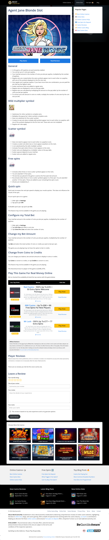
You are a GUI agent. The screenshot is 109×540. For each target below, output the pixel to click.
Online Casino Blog (83, 28)
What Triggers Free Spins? (50, 477)
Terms (88, 511)
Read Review (62, 297)
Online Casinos (67, 2)
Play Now (62, 292)
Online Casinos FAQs (83, 19)
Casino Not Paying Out (80, 474)
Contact (99, 511)
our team (83, 517)
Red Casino (29, 287)
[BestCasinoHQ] (14, 2)
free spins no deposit (51, 519)
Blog (98, 2)
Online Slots (79, 2)
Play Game (23, 61)
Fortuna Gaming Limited (49, 537)
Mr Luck (27, 321)
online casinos (32, 519)
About (93, 511)
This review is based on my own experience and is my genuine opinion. (34, 411)
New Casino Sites (82, 30)
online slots (18, 517)
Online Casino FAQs (16, 480)
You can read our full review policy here (29, 350)
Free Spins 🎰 (90, 2)
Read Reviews (55, 61)
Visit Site (39, 301)
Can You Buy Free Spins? (49, 480)
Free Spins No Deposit (84, 22)
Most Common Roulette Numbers (84, 477)
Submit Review (14, 416)
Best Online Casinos (83, 14)
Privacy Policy (81, 511)
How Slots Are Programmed (82, 480)
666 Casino (30, 305)
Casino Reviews (82, 25)
